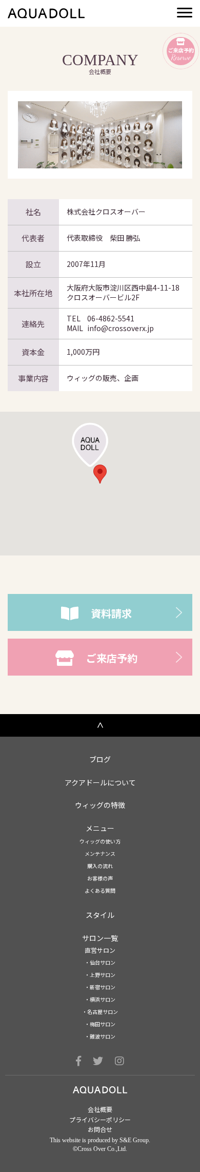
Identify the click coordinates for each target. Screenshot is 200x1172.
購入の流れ (100, 866)
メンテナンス (100, 853)
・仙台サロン (100, 962)
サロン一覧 (100, 938)
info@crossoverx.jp (120, 328)
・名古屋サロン (100, 1011)
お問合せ (100, 1129)
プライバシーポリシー (100, 1120)
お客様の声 (100, 878)
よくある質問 (100, 890)
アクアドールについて (100, 782)
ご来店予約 (111, 657)
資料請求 (111, 613)
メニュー (100, 828)
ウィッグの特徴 (100, 805)
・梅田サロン (100, 1024)
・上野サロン (100, 974)
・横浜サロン (100, 999)
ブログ (100, 759)
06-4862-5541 (110, 318)
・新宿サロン (100, 987)
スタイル (100, 915)
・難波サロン (100, 1036)
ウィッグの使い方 (100, 841)
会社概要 (100, 1109)
